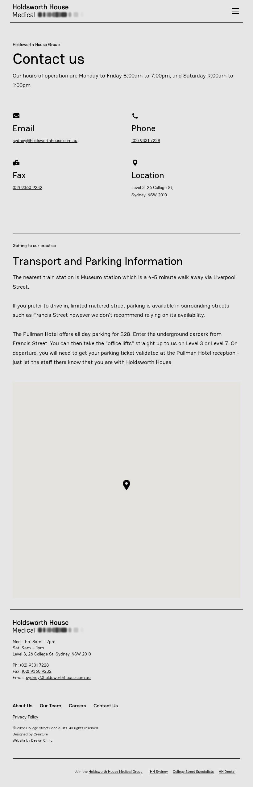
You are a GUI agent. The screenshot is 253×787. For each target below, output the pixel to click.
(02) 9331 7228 (145, 140)
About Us (22, 706)
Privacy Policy (25, 717)
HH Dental (227, 771)
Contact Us (105, 706)
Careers (77, 706)
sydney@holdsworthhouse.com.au (45, 140)
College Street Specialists (193, 771)
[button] (234, 11)
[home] (51, 11)
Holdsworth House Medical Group (116, 771)
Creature (41, 734)
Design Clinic (41, 740)
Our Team (50, 706)
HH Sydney (159, 771)
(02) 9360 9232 (27, 187)
